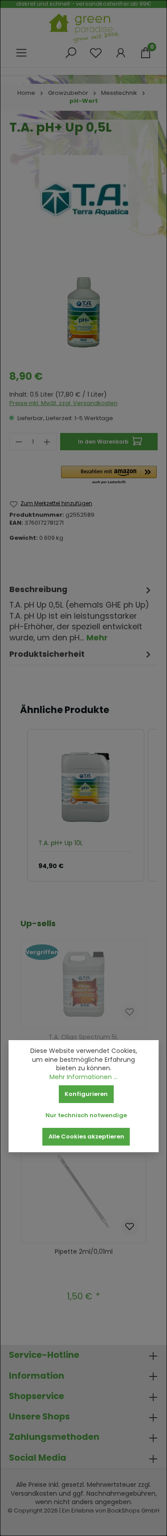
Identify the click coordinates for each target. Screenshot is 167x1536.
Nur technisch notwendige (86, 1115)
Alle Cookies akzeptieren (86, 1136)
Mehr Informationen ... (83, 1077)
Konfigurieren (86, 1094)
